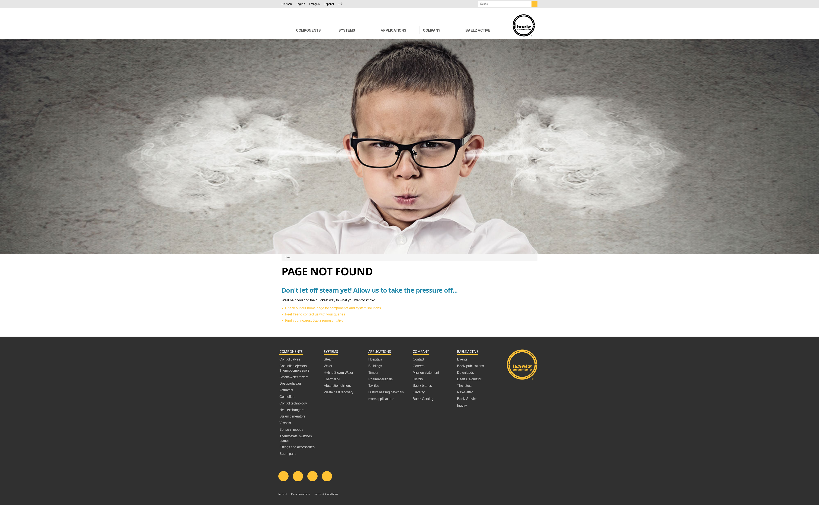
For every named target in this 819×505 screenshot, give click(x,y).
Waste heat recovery (338, 392)
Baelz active (467, 351)
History (418, 379)
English (300, 4)
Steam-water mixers (293, 377)
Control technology (293, 403)
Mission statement (426, 372)
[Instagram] (327, 476)
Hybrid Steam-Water (338, 372)
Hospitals (375, 359)
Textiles (373, 385)
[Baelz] (523, 25)
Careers (418, 366)
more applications (381, 399)
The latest (464, 385)
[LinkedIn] (283, 476)
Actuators (286, 390)
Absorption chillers (337, 385)
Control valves (289, 359)
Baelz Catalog (423, 399)
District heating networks (386, 392)
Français (314, 4)
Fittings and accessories (296, 447)
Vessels (285, 423)
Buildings (375, 366)
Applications (379, 351)
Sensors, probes (291, 429)
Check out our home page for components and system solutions (333, 308)
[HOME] (287, 30)
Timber (373, 372)
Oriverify (419, 392)
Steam (328, 359)
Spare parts (287, 453)
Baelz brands (422, 385)
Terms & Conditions (326, 494)
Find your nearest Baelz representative (314, 320)
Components (291, 351)
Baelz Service (467, 399)
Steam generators (292, 416)
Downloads (465, 372)
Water (328, 366)
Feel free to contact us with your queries (315, 314)
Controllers (287, 396)
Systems (331, 351)
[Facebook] (298, 476)
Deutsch (287, 4)
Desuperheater (290, 383)
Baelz (288, 257)
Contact (418, 359)
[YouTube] (312, 476)
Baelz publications (470, 366)
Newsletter (465, 392)
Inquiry (462, 405)
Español (329, 4)
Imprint (282, 494)
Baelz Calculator (469, 379)
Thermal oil (332, 379)
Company (421, 351)
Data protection (300, 494)
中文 (340, 4)
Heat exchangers (291, 410)
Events (462, 359)
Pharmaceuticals (380, 379)
